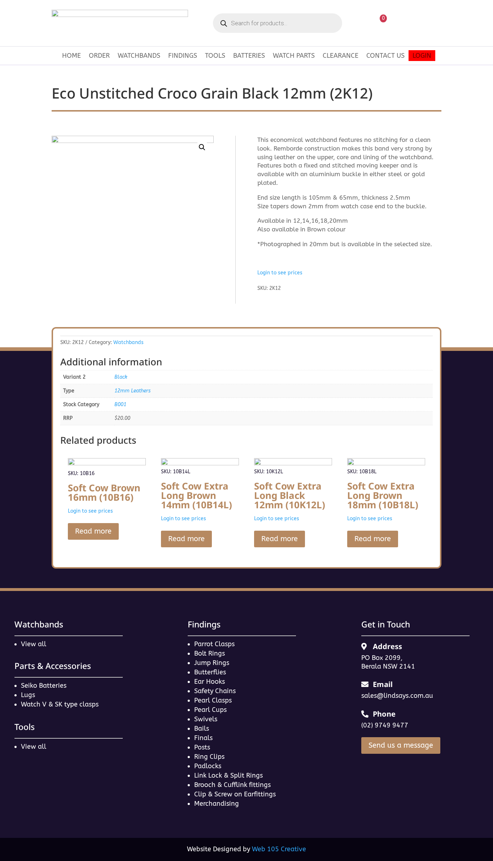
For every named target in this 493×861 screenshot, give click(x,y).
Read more (93, 531)
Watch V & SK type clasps (60, 704)
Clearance (340, 56)
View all (33, 644)
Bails (201, 728)
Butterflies (210, 672)
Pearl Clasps (213, 700)
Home (71, 56)
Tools (215, 56)
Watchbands (139, 56)
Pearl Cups (210, 710)
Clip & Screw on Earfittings (235, 794)
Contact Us (385, 56)
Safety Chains (215, 691)
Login (422, 56)
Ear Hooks (209, 682)
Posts (202, 747)
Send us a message (400, 745)
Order (99, 56)
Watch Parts (294, 56)
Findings (182, 56)
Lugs (28, 695)
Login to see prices (279, 273)
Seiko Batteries (43, 686)
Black (120, 377)
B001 (120, 404)
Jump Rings (211, 663)
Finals (203, 738)
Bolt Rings (209, 653)
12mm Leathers (132, 391)
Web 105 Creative (279, 849)
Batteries (249, 56)
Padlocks (207, 766)
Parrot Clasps (214, 644)
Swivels (205, 719)
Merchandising (216, 804)
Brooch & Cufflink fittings (232, 785)
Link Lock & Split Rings (228, 775)
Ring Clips (209, 757)
